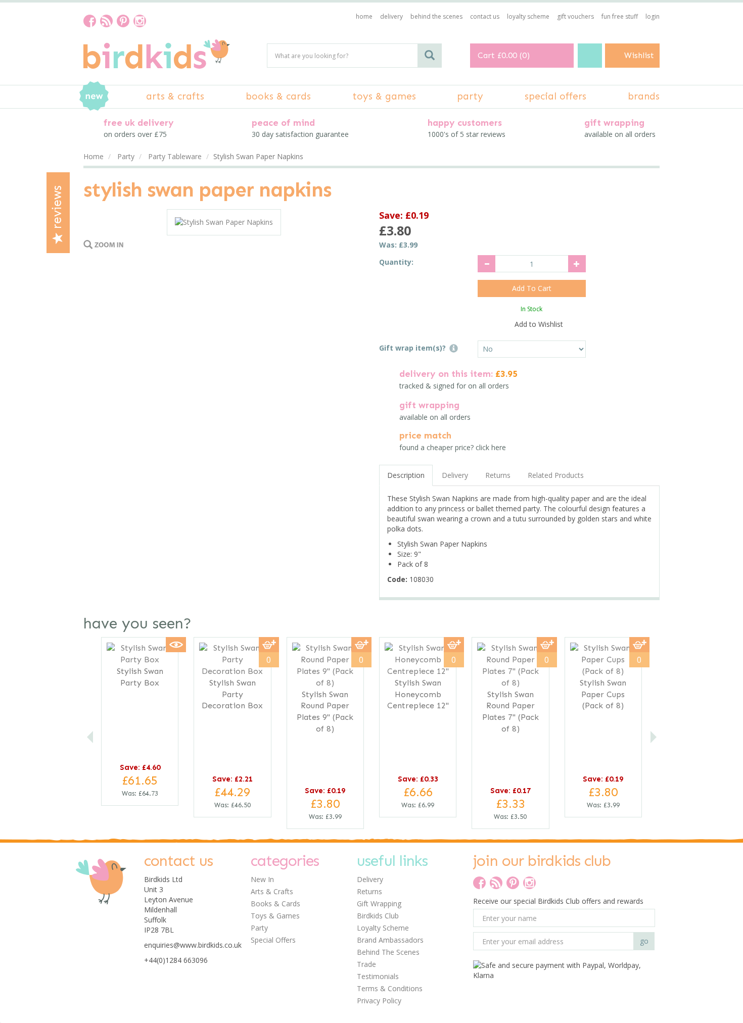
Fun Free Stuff (619, 16)
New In (262, 879)
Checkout (590, 55)
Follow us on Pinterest (123, 21)
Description (406, 475)
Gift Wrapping (379, 903)
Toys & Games (275, 915)
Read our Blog (106, 21)
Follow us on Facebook (89, 21)
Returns (497, 475)
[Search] (429, 55)
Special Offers (273, 940)
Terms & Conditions (390, 988)
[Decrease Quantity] (486, 263)
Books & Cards (275, 903)
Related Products (556, 475)
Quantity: (396, 262)
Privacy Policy (379, 1000)
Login (652, 16)
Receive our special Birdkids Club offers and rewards (558, 901)
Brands (644, 96)
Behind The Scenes (388, 952)
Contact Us (484, 16)
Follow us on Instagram (139, 21)
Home (364, 16)
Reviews (57, 208)
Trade (366, 964)
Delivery (455, 475)
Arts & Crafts (272, 891)
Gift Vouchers (575, 16)
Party (259, 928)
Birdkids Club (378, 915)
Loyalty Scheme (383, 928)
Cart (486, 55)
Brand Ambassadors (390, 940)
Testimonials (378, 976)
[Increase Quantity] (577, 263)
